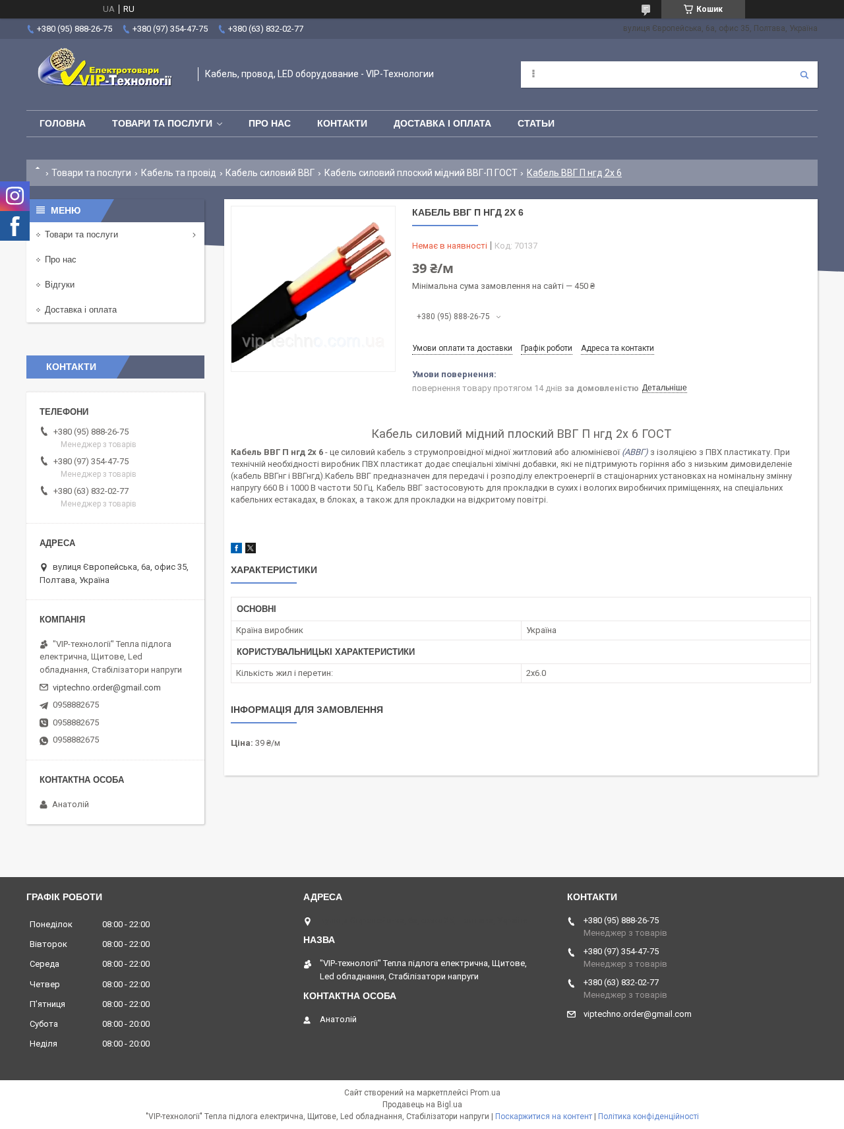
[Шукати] (804, 74)
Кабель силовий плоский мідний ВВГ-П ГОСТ (421, 173)
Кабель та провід (178, 173)
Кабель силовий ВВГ (270, 173)
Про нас (270, 123)
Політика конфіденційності (648, 1116)
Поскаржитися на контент (543, 1116)
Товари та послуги (162, 123)
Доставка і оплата (442, 123)
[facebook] (236, 550)
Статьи (536, 123)
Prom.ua (485, 1092)
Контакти (342, 123)
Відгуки (60, 285)
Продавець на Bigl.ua (422, 1104)
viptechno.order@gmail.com (107, 687)
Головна (63, 123)
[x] (250, 550)
